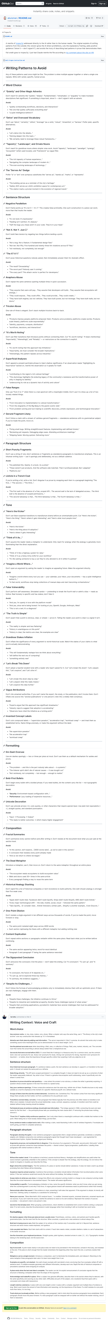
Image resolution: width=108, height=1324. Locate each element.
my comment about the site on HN (80, 53)
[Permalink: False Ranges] (4, 387)
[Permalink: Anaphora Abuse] (4, 277)
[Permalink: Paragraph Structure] (4, 443)
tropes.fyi (19, 43)
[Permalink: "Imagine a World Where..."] (4, 563)
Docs (57, 1318)
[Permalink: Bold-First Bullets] (4, 778)
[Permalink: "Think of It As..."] (4, 537)
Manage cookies (72, 1318)
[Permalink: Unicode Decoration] (4, 801)
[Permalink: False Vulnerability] (4, 587)
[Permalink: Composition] (4, 828)
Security (38, 1318)
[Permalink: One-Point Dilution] (4, 910)
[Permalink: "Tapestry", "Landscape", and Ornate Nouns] (4, 144)
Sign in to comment (69, 1308)
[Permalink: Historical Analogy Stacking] (4, 884)
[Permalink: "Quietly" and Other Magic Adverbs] (4, 91)
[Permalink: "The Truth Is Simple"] (4, 613)
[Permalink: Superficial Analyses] (4, 358)
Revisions (20, 26)
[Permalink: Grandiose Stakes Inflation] (4, 637)
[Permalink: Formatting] (4, 745)
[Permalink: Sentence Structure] (4, 197)
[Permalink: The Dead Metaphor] (4, 860)
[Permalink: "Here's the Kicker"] (4, 511)
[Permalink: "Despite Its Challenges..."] (4, 983)
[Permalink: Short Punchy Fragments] (4, 449)
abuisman (12, 18)
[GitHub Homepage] (8, 1318)
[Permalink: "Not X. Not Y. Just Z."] (4, 229)
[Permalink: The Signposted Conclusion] (4, 957)
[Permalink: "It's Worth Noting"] (4, 332)
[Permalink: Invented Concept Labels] (4, 716)
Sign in (94, 3)
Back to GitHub (58, 3)
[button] (87, 25)
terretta (13, 1017)
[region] (54, 48)
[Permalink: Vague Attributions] (4, 689)
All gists (49, 3)
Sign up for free (11, 1308)
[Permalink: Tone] (4, 504)
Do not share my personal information (90, 1318)
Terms (26, 1318)
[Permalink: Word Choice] (4, 85)
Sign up (102, 3)
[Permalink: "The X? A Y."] (4, 253)
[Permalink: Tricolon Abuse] (4, 306)
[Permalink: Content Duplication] (4, 934)
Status (44, 1318)
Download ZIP (99, 26)
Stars (33, 26)
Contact (63, 1318)
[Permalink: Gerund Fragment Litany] (4, 413)
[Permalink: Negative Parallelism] (4, 203)
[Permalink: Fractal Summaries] (4, 834)
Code (9, 26)
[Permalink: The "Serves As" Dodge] (4, 170)
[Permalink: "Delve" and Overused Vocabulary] (4, 117)
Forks (45, 26)
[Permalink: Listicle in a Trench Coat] (4, 476)
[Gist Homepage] (8, 3)
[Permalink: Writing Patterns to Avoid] (4, 68)
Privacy (31, 1318)
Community (51, 1318)
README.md (25, 18)
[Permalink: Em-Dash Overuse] (4, 752)
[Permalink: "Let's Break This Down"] (4, 663)
